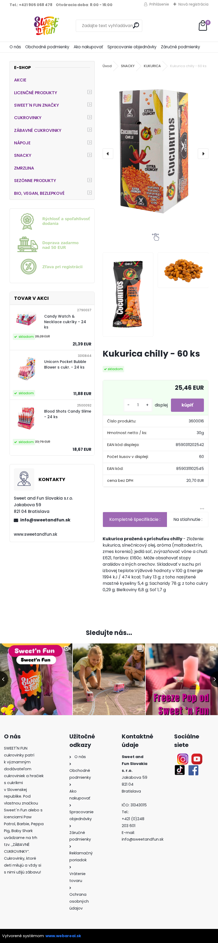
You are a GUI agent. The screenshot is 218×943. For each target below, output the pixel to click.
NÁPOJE (22, 143)
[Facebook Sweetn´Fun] (192, 767)
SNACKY (22, 155)
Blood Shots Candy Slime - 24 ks (67, 414)
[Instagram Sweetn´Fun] (182, 756)
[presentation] (108, 153)
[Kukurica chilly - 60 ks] (156, 151)
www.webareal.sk (63, 935)
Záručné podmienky (180, 47)
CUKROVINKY (27, 118)
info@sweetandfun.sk (45, 520)
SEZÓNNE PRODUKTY (35, 181)
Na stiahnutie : (187, 519)
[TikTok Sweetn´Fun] (179, 767)
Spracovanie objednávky (132, 47)
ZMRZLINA (24, 168)
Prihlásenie (159, 4)
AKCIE (20, 80)
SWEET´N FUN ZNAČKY (36, 105)
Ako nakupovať (88, 47)
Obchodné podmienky (47, 47)
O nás (15, 47)
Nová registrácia (193, 4)
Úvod (107, 65)
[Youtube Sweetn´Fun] (196, 756)
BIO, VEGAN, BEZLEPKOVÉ (39, 193)
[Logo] (46, 25)
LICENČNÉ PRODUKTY (35, 93)
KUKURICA (152, 65)
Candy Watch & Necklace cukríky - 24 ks (65, 322)
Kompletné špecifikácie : (134, 519)
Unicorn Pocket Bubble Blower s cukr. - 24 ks (65, 364)
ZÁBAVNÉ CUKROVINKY (37, 130)
